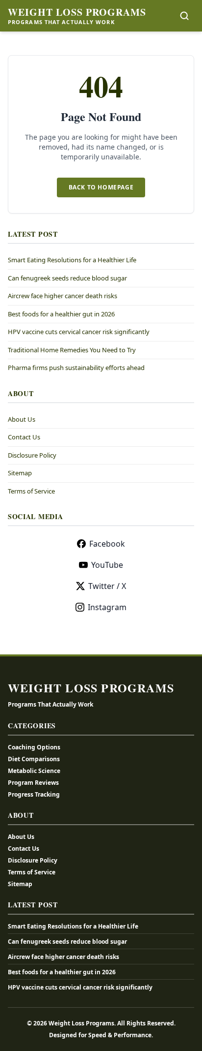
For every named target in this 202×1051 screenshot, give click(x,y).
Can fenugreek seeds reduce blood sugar (67, 278)
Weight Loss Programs (77, 12)
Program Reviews (33, 782)
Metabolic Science (34, 771)
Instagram (107, 607)
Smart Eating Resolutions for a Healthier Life (72, 259)
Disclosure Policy (32, 455)
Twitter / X (107, 586)
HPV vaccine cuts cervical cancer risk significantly (79, 331)
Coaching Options (34, 747)
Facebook (107, 543)
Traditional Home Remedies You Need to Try (72, 349)
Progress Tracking (34, 794)
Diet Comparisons (34, 759)
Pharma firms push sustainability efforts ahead (76, 367)
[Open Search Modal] (184, 16)
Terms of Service (31, 491)
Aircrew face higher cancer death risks (62, 295)
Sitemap (20, 472)
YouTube (107, 564)
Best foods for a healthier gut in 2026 (61, 313)
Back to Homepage (101, 187)
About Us (21, 419)
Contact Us (24, 437)
